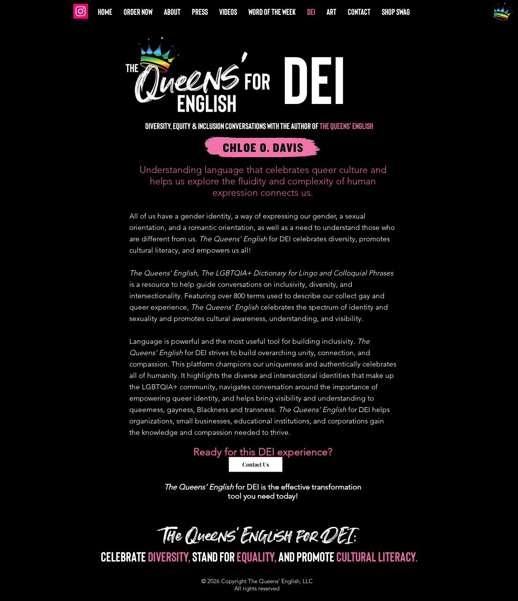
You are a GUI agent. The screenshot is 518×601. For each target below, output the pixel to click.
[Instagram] (80, 11)
